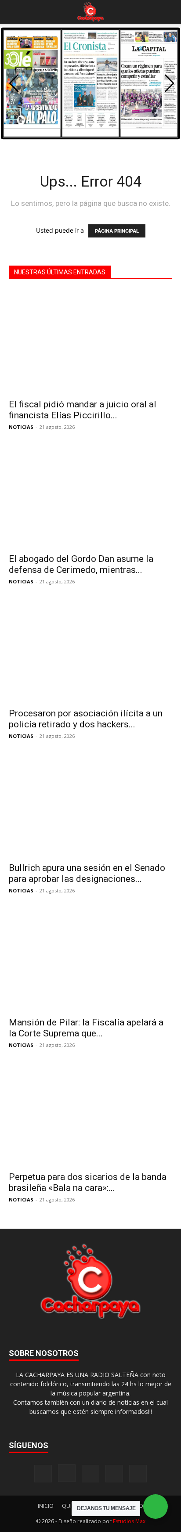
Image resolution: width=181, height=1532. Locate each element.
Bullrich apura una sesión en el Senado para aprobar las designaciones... (87, 873)
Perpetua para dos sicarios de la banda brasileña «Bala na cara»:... (88, 1182)
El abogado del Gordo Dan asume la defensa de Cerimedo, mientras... (81, 564)
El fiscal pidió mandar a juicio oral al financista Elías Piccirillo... (82, 410)
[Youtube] (138, 1473)
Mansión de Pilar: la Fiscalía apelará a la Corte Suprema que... (86, 1028)
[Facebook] (43, 1473)
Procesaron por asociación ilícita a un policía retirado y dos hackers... (86, 719)
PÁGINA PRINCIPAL (117, 231)
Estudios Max (129, 1521)
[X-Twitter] (114, 1473)
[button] (15, 12)
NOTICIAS (21, 427)
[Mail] (90, 1473)
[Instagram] (67, 1473)
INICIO (46, 1506)
